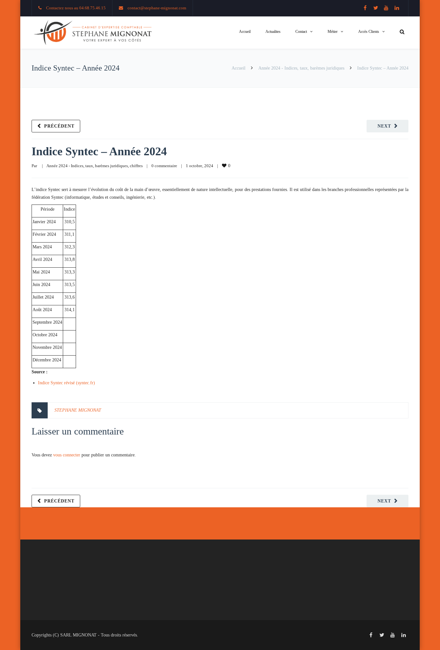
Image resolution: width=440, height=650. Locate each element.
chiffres (136, 165)
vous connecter (66, 455)
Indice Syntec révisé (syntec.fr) (66, 382)
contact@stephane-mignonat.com (157, 7)
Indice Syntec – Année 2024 (99, 151)
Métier (333, 31)
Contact (301, 31)
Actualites (273, 31)
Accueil (245, 31)
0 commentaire (164, 165)
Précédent (59, 126)
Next (384, 126)
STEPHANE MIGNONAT (77, 410)
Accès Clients (368, 31)
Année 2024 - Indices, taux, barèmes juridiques (301, 68)
